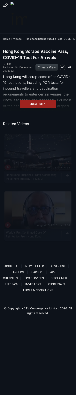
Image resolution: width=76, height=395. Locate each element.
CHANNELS (10, 278)
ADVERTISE (58, 266)
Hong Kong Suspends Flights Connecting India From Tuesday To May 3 (31, 176)
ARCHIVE (19, 272)
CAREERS (37, 272)
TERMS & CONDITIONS (38, 290)
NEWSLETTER (34, 266)
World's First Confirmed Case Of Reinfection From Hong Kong (26, 234)
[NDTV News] (19, 17)
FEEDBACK (12, 284)
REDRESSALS (56, 284)
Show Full (36, 103)
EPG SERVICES (34, 278)
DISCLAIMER (59, 278)
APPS (53, 272)
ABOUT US (11, 266)
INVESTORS (33, 284)
